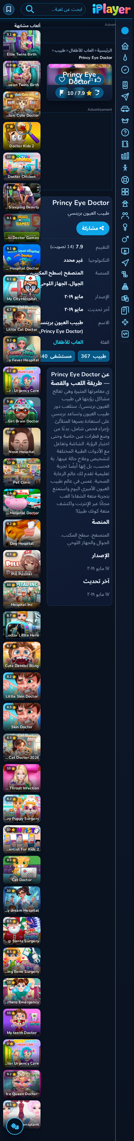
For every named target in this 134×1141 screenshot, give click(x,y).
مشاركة (90, 228)
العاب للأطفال (68, 342)
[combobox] (53, 9)
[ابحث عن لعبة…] (30, 9)
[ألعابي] (8, 9)
